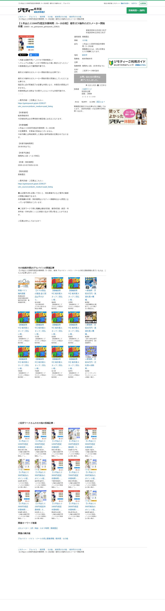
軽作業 (42, 17)
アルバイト (33, 17)
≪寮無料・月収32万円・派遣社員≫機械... (90, 295)
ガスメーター (23, 528)
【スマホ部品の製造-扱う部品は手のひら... (40, 295)
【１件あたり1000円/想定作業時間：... (23, 444)
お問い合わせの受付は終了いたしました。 (90, 78)
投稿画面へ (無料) (137, 10)
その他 (50, 17)
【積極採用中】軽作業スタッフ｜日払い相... (57, 295)
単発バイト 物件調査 (23, 292)
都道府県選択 (39, 12)
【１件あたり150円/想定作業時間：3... (73, 444)
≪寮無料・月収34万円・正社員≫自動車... (90, 363)
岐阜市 (84, 55)
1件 (31, 528)
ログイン (134, 3)
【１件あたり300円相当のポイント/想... (23, 475)
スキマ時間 (44, 528)
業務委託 (54, 528)
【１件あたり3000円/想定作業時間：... (40, 444)
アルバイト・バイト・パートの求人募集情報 (36, 538)
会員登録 (143, 3)
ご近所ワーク (87, 89)
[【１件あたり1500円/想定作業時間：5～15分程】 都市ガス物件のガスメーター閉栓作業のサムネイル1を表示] (26, 43)
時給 (36, 528)
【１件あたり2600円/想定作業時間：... (73, 506)
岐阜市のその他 (75, 17)
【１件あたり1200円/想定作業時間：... (57, 444)
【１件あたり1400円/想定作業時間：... (57, 506)
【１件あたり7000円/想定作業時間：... (73, 475)
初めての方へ (125, 3)
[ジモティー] (26, 10)
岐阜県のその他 (61, 17)
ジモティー (22, 17)
